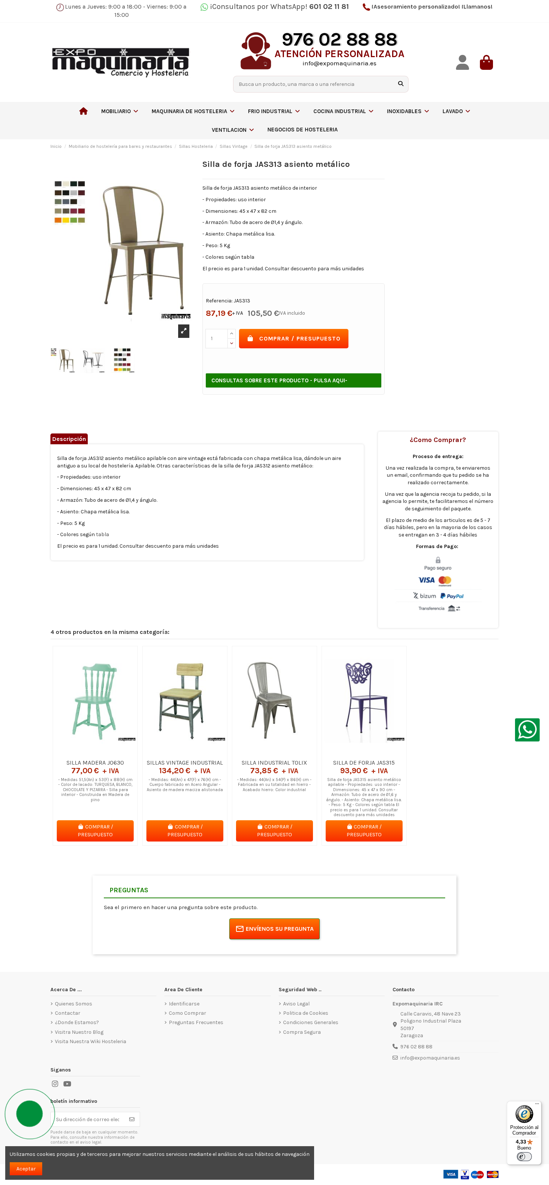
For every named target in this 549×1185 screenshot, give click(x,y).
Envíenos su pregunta (280, 928)
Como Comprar (187, 1013)
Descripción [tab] (69, 438)
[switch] (524, 1156)
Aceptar (26, 1169)
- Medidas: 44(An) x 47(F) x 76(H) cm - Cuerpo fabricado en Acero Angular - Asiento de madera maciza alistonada (185, 784)
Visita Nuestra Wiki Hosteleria (90, 1041)
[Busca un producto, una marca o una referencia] (401, 84)
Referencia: (219, 301)
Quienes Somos (73, 1004)
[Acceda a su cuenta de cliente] (462, 62)
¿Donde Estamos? (77, 1022)
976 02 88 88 (416, 1047)
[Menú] (537, 1105)
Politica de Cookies (305, 1013)
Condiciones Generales (310, 1022)
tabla (102, 534)
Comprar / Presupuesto (300, 338)
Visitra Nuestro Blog (79, 1032)
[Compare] (95, 752)
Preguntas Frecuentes (196, 1022)
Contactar (67, 1013)
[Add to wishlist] (84, 752)
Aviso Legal (296, 1004)
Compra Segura (302, 1032)
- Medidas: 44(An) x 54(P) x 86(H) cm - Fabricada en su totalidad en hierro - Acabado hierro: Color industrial (274, 784)
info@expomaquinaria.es (430, 1058)
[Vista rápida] (105, 752)
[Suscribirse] (132, 1119)
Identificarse (184, 1004)
